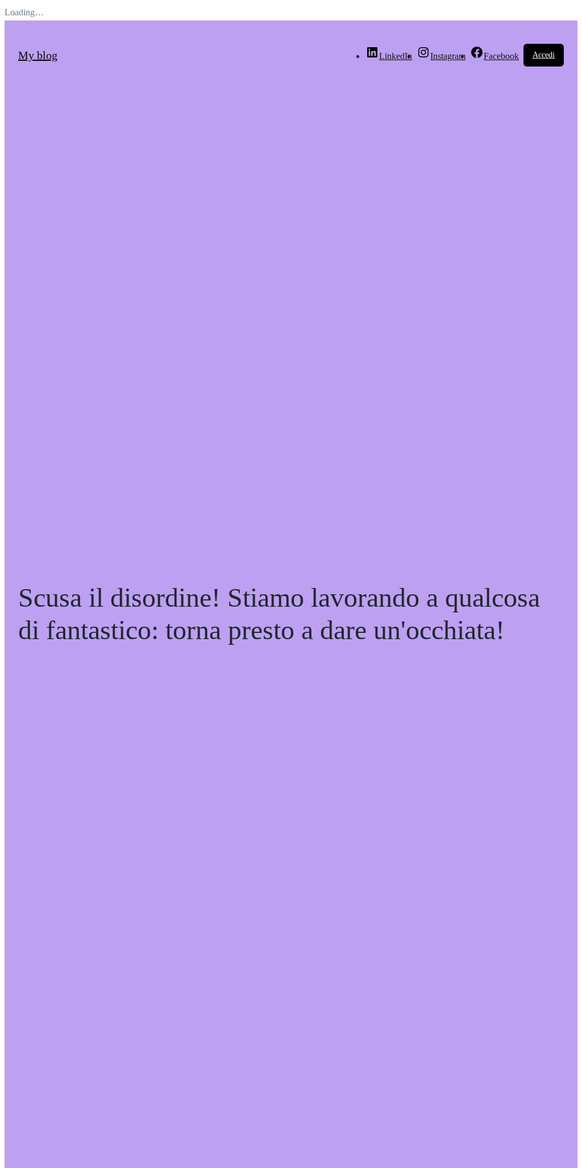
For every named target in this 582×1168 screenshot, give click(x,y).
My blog (37, 55)
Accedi (544, 55)
